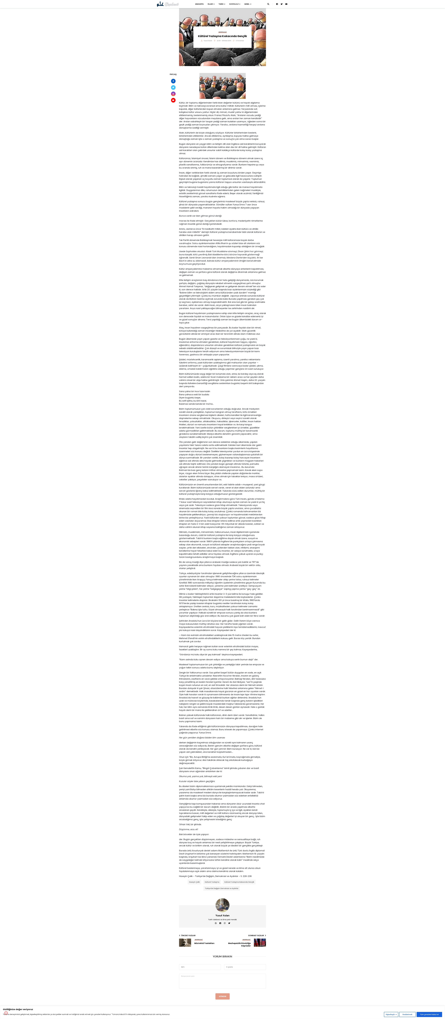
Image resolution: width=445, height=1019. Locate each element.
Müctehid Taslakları (204, 943)
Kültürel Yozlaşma (212, 882)
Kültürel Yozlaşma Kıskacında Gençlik (239, 882)
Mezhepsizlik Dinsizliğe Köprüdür (239, 944)
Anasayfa (199, 4)
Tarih (221, 4)
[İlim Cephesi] (167, 4)
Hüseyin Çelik (194, 882)
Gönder (222, 996)
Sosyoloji (233, 4)
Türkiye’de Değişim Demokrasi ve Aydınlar (221, 888)
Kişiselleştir (390, 1014)
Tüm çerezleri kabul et (429, 1014)
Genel (247, 4)
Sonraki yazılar (256, 935)
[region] (222, 1012)
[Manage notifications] (6, 1013)
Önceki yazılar (188, 935)
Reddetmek (407, 1014)
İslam (210, 4)
